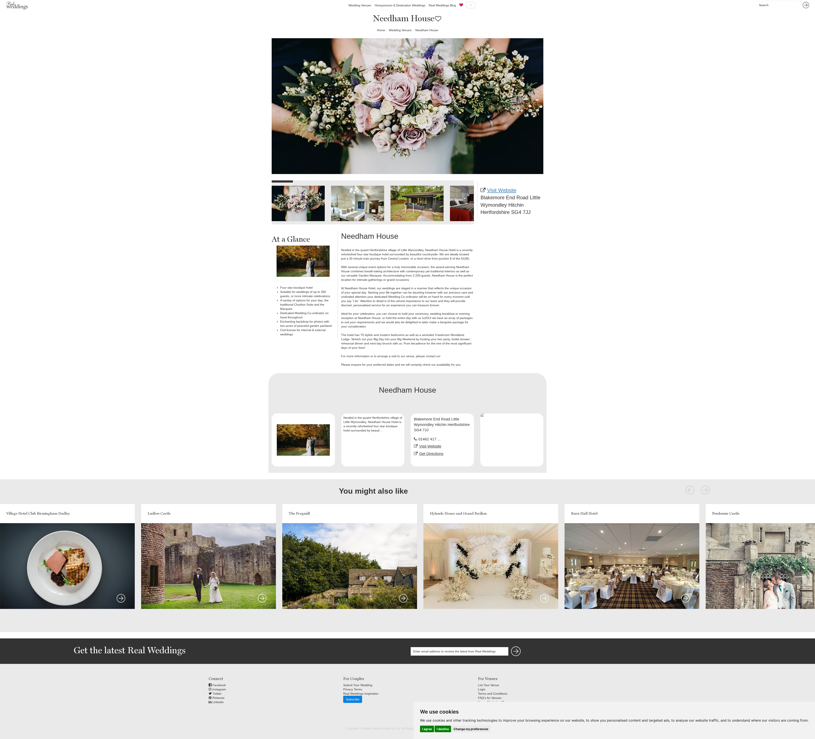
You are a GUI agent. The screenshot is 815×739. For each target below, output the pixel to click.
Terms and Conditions (492, 693)
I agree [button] (427, 729)
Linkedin (218, 702)
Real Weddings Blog (442, 5)
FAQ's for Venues (489, 698)
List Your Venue (488, 685)
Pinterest (218, 698)
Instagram (219, 689)
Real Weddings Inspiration (360, 693)
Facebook (219, 685)
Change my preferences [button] (471, 729)
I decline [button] (443, 729)
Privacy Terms (352, 689)
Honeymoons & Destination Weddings (400, 5)
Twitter (217, 693)
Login (481, 689)
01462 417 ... (429, 439)
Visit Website (501, 190)
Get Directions (431, 454)
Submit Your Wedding (357, 685)
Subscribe (352, 699)
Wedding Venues (359, 5)
